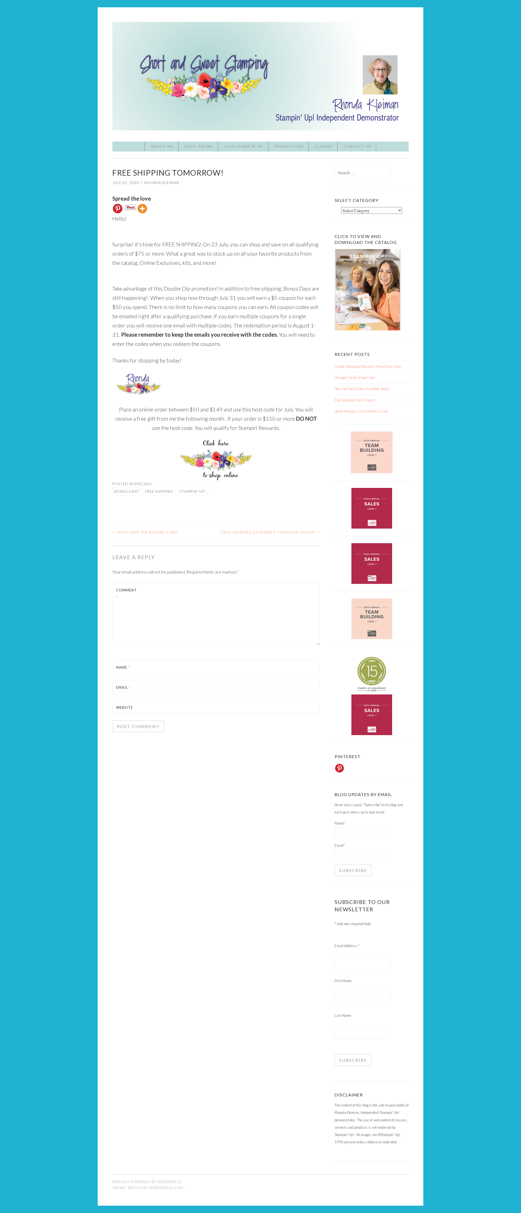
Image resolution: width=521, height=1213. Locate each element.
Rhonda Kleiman (161, 183)
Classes (324, 146)
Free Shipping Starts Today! (355, 400)
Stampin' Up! (193, 491)
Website (124, 707)
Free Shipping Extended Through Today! (270, 532)
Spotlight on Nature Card (145, 532)
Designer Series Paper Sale (355, 377)
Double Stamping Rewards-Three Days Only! (368, 366)
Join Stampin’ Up (243, 146)
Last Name (343, 1015)
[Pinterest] (117, 208)
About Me (162, 146)
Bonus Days (127, 491)
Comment (126, 594)
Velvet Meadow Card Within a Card (361, 411)
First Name (343, 981)
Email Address (347, 946)
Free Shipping (159, 491)
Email (123, 687)
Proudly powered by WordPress (146, 1182)
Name (123, 667)
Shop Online (199, 146)
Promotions (289, 146)
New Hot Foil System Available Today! (362, 389)
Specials (143, 484)
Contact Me (358, 146)
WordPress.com (166, 1188)
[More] (142, 208)
